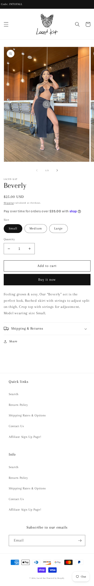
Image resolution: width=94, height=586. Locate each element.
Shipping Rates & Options (27, 415)
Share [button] (13, 341)
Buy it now (47, 280)
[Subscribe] (80, 540)
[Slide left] (37, 170)
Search (14, 394)
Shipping (9, 202)
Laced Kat (41, 578)
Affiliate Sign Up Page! (25, 437)
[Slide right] (57, 170)
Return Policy (18, 405)
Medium (36, 228)
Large (58, 228)
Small (13, 228)
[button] (6, 24)
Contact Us (16, 426)
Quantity (9, 239)
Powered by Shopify (55, 578)
